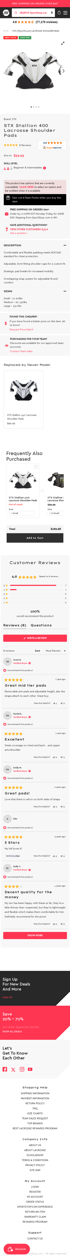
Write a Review (42, 639)
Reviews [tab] (14, 626)
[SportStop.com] (7, 12)
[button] (51, 12)
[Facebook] (5, 1069)
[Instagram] (22, 1069)
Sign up (7, 997)
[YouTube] (30, 1069)
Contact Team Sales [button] (21, 351)
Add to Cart (35, 537)
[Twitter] (13, 1069)
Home (6, 31)
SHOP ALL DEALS (12, 1031)
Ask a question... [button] (19, 233)
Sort (38, 650)
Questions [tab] (41, 626)
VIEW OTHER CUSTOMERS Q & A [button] (29, 229)
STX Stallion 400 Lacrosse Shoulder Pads (35, 31)
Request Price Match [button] (21, 329)
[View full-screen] (63, 43)
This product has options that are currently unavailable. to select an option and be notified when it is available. (33, 187)
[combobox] (37, 12)
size (11, 509)
